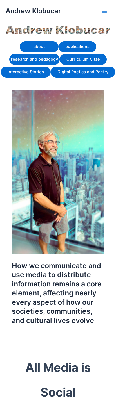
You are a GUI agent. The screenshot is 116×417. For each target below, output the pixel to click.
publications (77, 46)
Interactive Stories (26, 71)
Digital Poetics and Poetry (82, 71)
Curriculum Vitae (83, 59)
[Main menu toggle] (104, 11)
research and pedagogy (34, 59)
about (39, 46)
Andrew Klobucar (33, 11)
